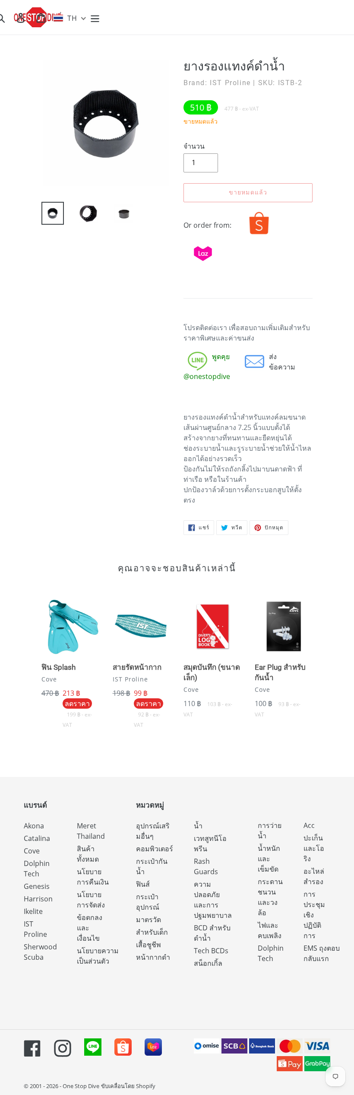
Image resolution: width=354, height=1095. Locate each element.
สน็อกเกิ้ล (208, 963)
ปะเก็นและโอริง (313, 848)
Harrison (38, 899)
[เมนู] (95, 17)
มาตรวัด (148, 919)
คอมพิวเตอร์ (154, 848)
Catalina (37, 838)
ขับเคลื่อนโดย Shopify (128, 1086)
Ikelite (33, 911)
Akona (34, 826)
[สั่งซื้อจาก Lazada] (203, 262)
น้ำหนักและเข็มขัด (269, 859)
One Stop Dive (81, 1086)
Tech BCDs (211, 950)
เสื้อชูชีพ (148, 944)
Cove (32, 851)
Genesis (37, 886)
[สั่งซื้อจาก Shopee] (259, 234)
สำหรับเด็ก (152, 932)
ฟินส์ (143, 884)
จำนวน (194, 146)
